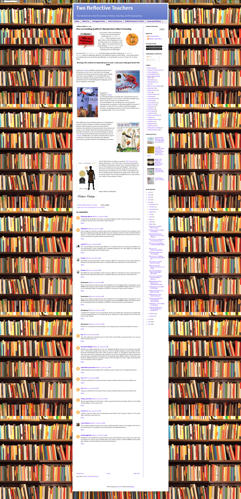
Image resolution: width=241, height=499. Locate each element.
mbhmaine (84, 229)
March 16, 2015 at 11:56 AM (91, 334)
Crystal (83, 411)
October (152, 207)
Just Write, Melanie (113, 46)
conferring (150, 101)
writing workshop (152, 130)
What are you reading (99, 207)
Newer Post (80, 473)
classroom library (152, 94)
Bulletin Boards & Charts (134, 21)
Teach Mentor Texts (92, 53)
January (151, 316)
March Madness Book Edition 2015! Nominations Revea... (156, 283)
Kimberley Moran (86, 216)
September (152, 209)
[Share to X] (105, 205)
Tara (82, 378)
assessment (150, 88)
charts (149, 92)
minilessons (150, 107)
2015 (149, 202)
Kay (82, 334)
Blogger (131, 486)
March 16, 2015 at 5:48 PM (91, 378)
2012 (149, 324)
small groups (151, 123)
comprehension (152, 98)
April (150, 222)
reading (149, 117)
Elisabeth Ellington (87, 347)
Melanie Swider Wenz (155, 39)
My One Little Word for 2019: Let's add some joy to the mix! (159, 140)
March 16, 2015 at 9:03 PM (93, 411)
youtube (79, 136)
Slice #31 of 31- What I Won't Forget (155, 227)
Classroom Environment (154, 70)
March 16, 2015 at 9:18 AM (96, 282)
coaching (150, 96)
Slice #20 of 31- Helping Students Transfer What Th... (157, 258)
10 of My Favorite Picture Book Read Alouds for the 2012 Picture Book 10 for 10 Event (156, 152)
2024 (149, 192)
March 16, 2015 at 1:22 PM (101, 347)
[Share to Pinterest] (108, 205)
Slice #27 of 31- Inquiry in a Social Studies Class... (156, 240)
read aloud (150, 113)
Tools (149, 84)
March (151, 224)
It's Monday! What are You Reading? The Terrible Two (155, 309)
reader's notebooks (153, 115)
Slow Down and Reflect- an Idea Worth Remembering (156, 300)
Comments (151, 60)
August (151, 212)
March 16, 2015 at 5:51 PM (91, 388)
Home (77, 21)
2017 (149, 197)
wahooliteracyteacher (88, 367)
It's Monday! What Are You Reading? (155, 253)
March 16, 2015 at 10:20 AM (97, 310)
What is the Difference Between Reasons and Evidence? (159, 162)
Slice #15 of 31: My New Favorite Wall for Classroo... (155, 278)
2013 (149, 322)
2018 (149, 195)
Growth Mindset (152, 74)
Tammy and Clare (86, 399)
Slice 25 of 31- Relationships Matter (156, 249)
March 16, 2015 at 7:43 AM (95, 229)
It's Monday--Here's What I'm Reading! (156, 304)
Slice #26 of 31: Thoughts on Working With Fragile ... (156, 245)
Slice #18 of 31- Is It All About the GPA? (155, 262)
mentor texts (151, 105)
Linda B (83, 244)
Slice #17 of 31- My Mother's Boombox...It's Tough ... (157, 267)
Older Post (137, 473)
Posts (150, 57)
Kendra (83, 258)
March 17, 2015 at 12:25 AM (99, 435)
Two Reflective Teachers (104, 8)
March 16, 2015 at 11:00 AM (96, 324)
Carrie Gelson (85, 423)
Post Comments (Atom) (91, 476)
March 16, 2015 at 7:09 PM (100, 399)
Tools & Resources (115, 21)
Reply (82, 223)
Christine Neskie (154, 36)
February (152, 313)
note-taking (151, 111)
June (150, 217)
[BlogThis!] (103, 205)
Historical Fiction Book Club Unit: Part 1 (159, 170)
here (95, 339)
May (150, 219)
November (152, 204)
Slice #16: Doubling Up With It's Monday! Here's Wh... (155, 272)
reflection (150, 121)
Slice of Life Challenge (87, 207)
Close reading (151, 72)
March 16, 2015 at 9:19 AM (96, 296)
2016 (149, 200)
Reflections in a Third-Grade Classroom (155, 295)
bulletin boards (151, 90)
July (150, 214)
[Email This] (101, 205)
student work (151, 126)
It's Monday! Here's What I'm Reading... (156, 231)
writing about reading (153, 128)
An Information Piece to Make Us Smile (156, 291)
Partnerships (151, 80)
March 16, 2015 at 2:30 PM (103, 367)
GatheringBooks (86, 435)
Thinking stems (151, 82)
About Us (85, 21)
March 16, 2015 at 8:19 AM (93, 244)
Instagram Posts (98, 21)
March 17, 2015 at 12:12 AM (97, 423)
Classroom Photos (154, 21)
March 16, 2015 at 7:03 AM (100, 216)
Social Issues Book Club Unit (159, 179)
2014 (149, 319)
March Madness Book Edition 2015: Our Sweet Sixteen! (156, 235)
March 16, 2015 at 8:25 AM (93, 258)
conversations (151, 103)
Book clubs (150, 68)
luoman (119, 486)
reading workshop (152, 119)
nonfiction (150, 109)
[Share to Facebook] (107, 205)
